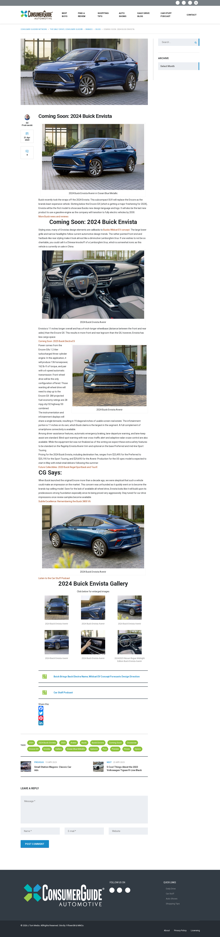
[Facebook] (93, 708)
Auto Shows (122, 14)
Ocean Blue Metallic (76, 749)
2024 (31, 742)
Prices (127, 749)
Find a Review (81, 14)
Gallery (58, 749)
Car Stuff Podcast (166, 14)
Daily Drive (171, 888)
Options (94, 749)
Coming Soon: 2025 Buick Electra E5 (56, 341)
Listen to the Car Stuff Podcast (54, 578)
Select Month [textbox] (167, 66)
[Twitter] (93, 713)
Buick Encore (98, 742)
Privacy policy (180, 930)
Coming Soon (115, 742)
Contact (191, 15)
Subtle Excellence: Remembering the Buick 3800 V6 (64, 501)
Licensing (195, 930)
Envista (47, 749)
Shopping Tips (103, 14)
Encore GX (33, 749)
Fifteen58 (70, 925)
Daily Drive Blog (143, 14)
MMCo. (80, 925)
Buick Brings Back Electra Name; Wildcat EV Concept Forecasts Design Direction (97, 676)
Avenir (73, 742)
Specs (138, 749)
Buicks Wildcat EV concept (116, 229)
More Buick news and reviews (53, 216)
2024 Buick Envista (47, 742)
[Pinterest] (93, 718)
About (167, 930)
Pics (105, 749)
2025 (63, 742)
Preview (115, 749)
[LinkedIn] (93, 722)
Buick (84, 742)
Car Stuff (170, 893)
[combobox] (178, 66)
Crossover (131, 742)
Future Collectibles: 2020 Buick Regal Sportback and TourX (67, 467)
